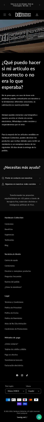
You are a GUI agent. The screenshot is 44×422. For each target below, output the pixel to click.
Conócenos (9, 224)
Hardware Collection (20, 411)
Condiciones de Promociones (16, 329)
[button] (4, 14)
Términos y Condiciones (14, 302)
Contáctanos (10, 266)
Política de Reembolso (13, 318)
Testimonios (9, 240)
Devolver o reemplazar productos (18, 271)
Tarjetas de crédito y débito (15, 349)
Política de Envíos (12, 313)
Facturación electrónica (14, 365)
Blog (6, 245)
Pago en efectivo (11, 355)
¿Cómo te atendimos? (13, 287)
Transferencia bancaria (13, 360)
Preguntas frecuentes (13, 276)
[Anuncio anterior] (4, 4)
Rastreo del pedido (12, 282)
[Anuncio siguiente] (39, 4)
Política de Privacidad (13, 308)
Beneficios (9, 229)
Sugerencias (9, 235)
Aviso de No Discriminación (15, 324)
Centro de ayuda (11, 260)
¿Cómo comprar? (11, 344)
